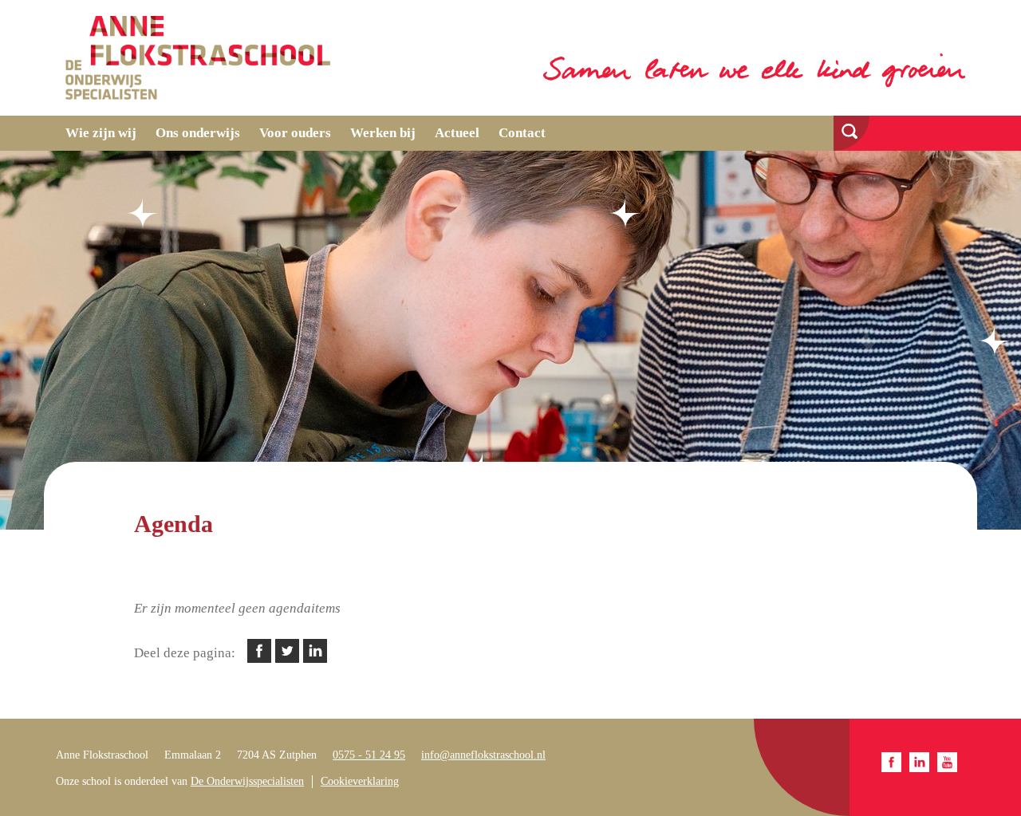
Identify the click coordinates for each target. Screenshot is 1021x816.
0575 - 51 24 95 (369, 755)
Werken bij (383, 132)
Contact (522, 132)
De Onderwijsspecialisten (247, 781)
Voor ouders (295, 132)
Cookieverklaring (360, 781)
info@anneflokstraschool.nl (483, 755)
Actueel (457, 132)
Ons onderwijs (198, 132)
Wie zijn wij (100, 132)
